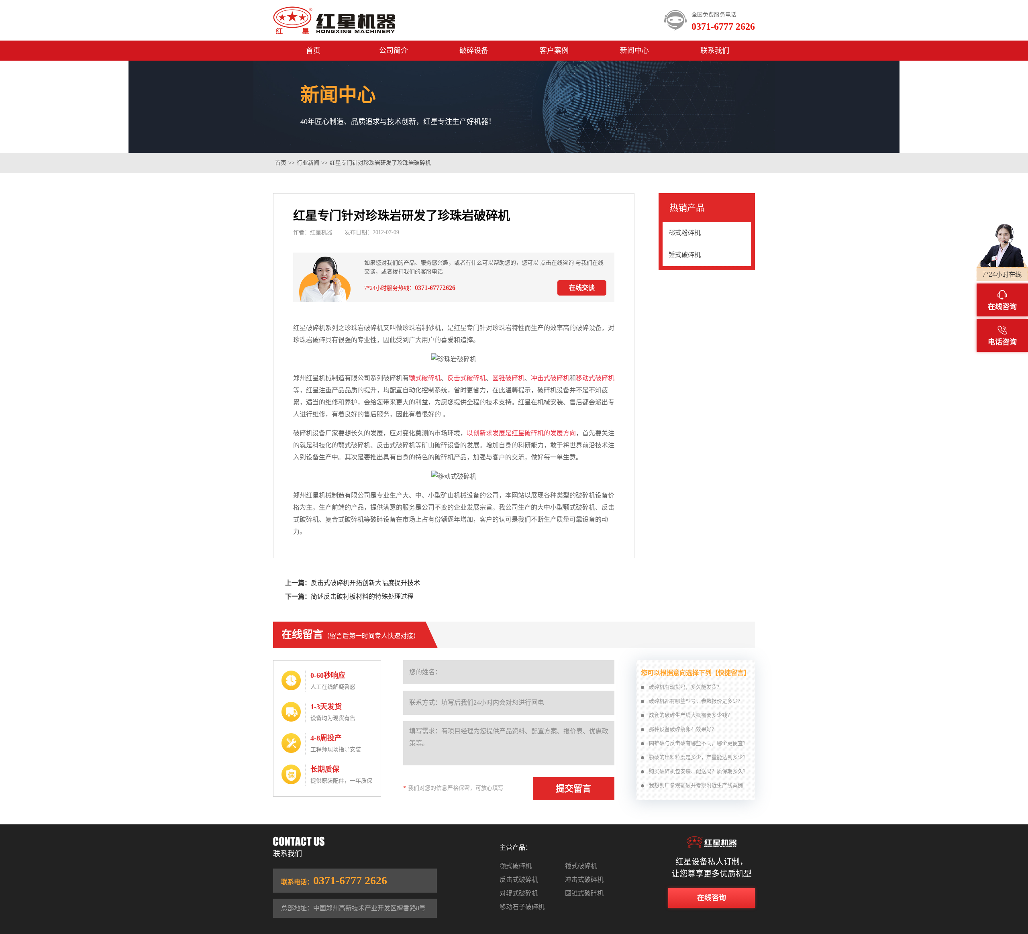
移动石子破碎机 (522, 906)
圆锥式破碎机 (584, 893)
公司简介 (393, 51)
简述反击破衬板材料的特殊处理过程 (362, 596)
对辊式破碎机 (519, 893)
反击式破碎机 (466, 378)
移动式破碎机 (595, 378)
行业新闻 (308, 163)
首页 (313, 51)
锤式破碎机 (685, 254)
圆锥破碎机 (508, 378)
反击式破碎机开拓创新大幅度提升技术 (365, 582)
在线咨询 (711, 898)
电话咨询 (1002, 342)
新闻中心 (634, 51)
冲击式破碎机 (550, 378)
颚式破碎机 (425, 378)
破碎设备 (473, 51)
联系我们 (714, 51)
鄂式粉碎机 (685, 232)
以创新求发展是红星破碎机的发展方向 (521, 433)
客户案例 (554, 51)
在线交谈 (582, 287)
